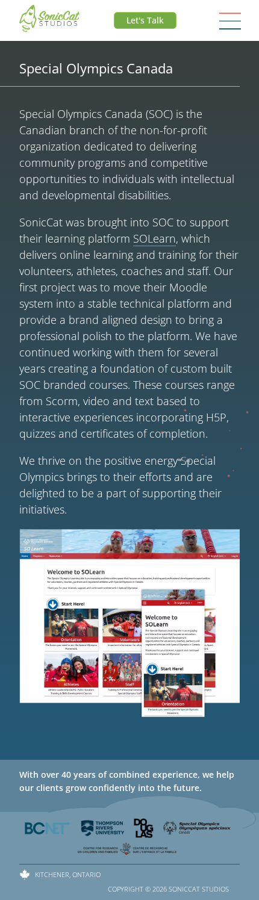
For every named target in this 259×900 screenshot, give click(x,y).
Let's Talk (145, 20)
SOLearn (154, 238)
